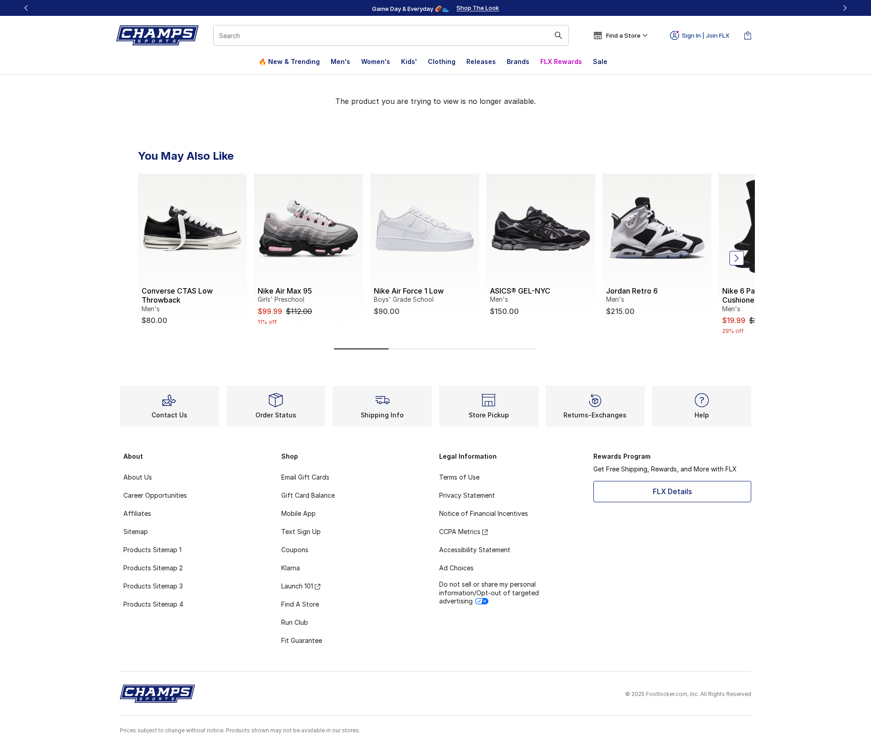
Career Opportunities (155, 495)
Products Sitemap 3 (153, 586)
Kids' (409, 61)
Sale (600, 61)
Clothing (441, 61)
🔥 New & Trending (289, 61)
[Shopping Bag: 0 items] (747, 35)
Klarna (290, 568)
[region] (435, 8)
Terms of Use (459, 477)
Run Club (294, 622)
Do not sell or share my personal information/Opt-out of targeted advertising (489, 592)
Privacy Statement (467, 495)
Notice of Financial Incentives (483, 513)
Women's (375, 61)
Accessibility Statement (474, 550)
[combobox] (391, 35)
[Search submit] (558, 35)
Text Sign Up (301, 531)
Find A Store (300, 604)
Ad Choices (456, 568)
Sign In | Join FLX (705, 35)
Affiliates (137, 513)
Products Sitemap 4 (153, 604)
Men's (340, 61)
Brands (518, 61)
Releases (481, 61)
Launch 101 (297, 586)
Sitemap (135, 531)
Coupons (294, 550)
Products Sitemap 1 (152, 550)
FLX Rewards (561, 61)
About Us (137, 477)
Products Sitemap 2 (153, 568)
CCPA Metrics (459, 531)
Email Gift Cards (305, 477)
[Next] (844, 8)
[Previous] (26, 8)
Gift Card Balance (308, 495)
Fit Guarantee (301, 640)
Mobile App (298, 513)
